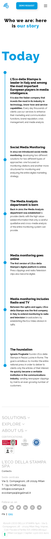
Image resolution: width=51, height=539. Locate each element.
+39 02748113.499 (15, 485)
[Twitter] (19, 507)
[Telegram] (39, 507)
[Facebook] (5, 507)
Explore (11, 424)
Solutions (14, 418)
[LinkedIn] (25, 507)
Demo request (27, 6)
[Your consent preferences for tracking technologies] (4, 534)
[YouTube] (12, 507)
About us (13, 430)
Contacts (7, 471)
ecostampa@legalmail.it (16, 492)
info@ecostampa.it (13, 488)
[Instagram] (32, 507)
